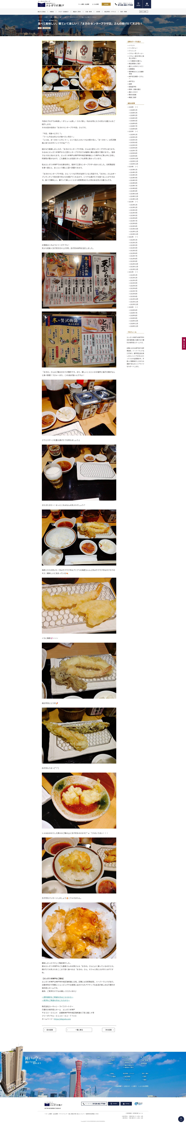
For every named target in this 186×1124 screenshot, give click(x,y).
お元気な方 (128, 1061)
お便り (46, 17)
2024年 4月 (133, 178)
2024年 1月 (133, 170)
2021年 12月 (134, 304)
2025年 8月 (133, 153)
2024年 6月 (133, 183)
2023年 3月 (133, 210)
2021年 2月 (133, 278)
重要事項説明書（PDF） (92, 1114)
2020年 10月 (134, 321)
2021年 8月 (133, 294)
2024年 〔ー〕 (134, 166)
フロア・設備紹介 (111, 1057)
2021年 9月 (133, 296)
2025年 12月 (134, 164)
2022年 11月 (134, 266)
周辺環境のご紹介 (135, 63)
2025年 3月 (133, 140)
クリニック (132, 51)
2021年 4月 (133, 283)
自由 (86, 1060)
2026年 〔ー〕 (134, 107)
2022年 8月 (133, 259)
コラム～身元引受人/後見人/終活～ (136, 57)
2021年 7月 (133, 291)
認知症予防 (132, 87)
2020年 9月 (133, 318)
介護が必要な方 (128, 1066)
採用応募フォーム (138, 1113)
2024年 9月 (133, 191)
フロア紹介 (111, 1060)
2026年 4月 (133, 118)
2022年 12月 (134, 269)
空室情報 (118, 1086)
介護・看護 (144, 1060)
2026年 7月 (133, 126)
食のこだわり (133, 92)
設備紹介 (110, 1063)
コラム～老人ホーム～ (136, 53)
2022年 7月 (133, 256)
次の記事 (108, 1030)
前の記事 (50, 1030)
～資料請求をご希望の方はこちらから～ (57, 997)
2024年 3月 (133, 175)
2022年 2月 (133, 242)
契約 (144, 1076)
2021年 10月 (134, 299)
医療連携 (144, 1063)
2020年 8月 (133, 315)
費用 (144, 1080)
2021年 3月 (133, 280)
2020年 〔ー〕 (134, 307)
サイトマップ (63, 1114)
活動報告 (132, 69)
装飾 (130, 84)
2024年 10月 (134, 194)
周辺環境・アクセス (128, 1073)
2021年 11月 (134, 302)
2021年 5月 (133, 286)
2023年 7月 (133, 221)
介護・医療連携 (143, 1057)
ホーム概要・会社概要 (83, 4)
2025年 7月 (133, 150)
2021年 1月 (133, 275)
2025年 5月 (133, 145)
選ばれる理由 (87, 1057)
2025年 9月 (133, 156)
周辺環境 (127, 1076)
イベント (132, 45)
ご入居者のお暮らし (135, 61)
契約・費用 (145, 1073)
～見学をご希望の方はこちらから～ (56, 1000)
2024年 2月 (133, 172)
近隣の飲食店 (46, 28)
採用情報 (106, 4)
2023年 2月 (133, 207)
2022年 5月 (133, 250)
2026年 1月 (133, 110)
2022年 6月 (133, 253)
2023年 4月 (133, 213)
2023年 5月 (133, 215)
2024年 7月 (133, 186)
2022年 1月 (133, 240)
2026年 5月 (133, 121)
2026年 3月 (133, 115)
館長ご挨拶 (132, 97)
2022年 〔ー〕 (134, 237)
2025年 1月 (133, 134)
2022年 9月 (133, 261)
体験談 (98, 1057)
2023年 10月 (134, 229)
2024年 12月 (134, 199)
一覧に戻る (79, 1030)
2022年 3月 (133, 245)
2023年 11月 (134, 231)
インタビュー (133, 48)
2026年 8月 (133, 129)
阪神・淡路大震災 (135, 89)
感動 (86, 1063)
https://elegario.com (62, 1019)
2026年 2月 (133, 113)
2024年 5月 (133, 180)
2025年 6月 (133, 148)
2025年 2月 (133, 137)
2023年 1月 (133, 205)
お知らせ (127, 1086)
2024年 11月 (134, 196)
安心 (86, 1066)
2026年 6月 (133, 123)
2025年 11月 (134, 161)
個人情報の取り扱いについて (76, 1114)
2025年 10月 (134, 158)
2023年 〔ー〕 (134, 202)
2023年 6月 (133, 218)
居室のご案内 (126, 1057)
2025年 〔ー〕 (134, 131)
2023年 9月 (133, 226)
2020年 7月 (133, 313)
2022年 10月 (134, 264)
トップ (40, 17)
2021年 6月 (133, 288)
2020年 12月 (134, 326)
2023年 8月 (133, 223)
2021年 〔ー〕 (134, 272)
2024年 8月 (133, 188)
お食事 (112, 1073)
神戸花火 (132, 81)
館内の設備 (132, 95)
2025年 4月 (133, 142)
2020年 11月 (134, 323)
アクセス (127, 1080)
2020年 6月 (133, 310)
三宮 (40, 28)
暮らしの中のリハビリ (136, 66)
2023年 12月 (134, 234)
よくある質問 (95, 4)
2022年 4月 (133, 248)
